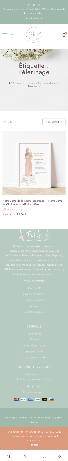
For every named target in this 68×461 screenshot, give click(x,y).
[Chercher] (42, 456)
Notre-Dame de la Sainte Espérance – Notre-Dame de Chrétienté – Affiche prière (32, 202)
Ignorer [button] (34, 445)
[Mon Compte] (25, 456)
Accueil (17, 83)
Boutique (30, 83)
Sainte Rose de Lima (34, 18)
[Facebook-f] (29, 4)
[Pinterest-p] (34, 4)
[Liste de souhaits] (59, 456)
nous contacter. (43, 379)
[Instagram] (39, 4)
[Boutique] (8, 456)
